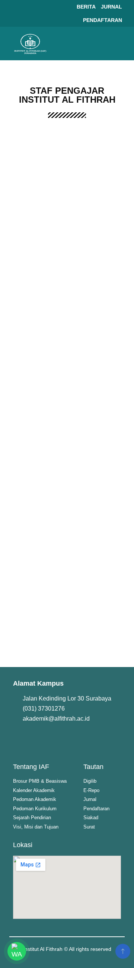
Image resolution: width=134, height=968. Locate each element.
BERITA (86, 7)
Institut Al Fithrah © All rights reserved (67, 949)
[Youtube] (46, 740)
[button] (118, 43)
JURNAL (111, 7)
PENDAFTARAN (102, 20)
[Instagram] (70, 740)
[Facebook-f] (22, 740)
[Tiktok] (93, 740)
